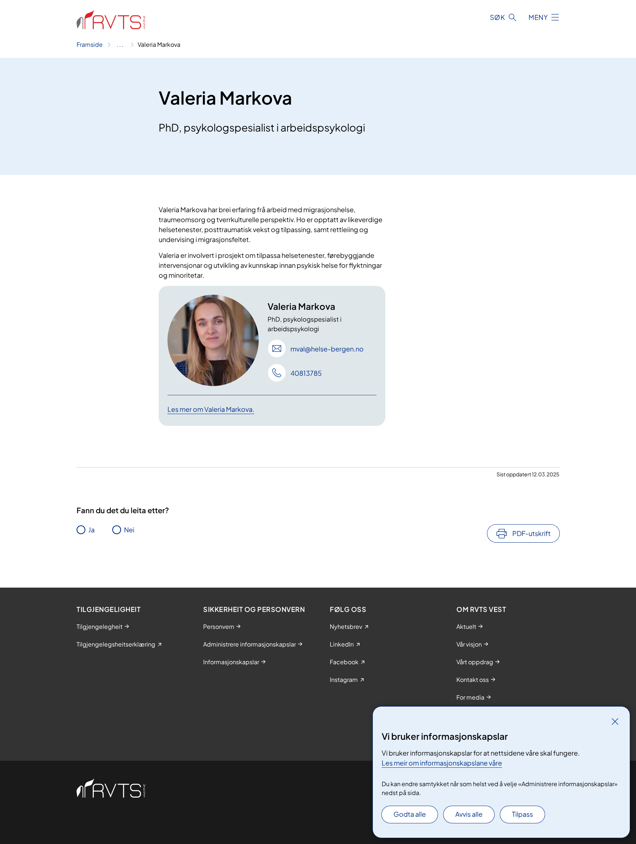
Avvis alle (469, 814)
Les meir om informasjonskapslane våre (442, 763)
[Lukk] (615, 721)
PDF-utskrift (531, 533)
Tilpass (522, 814)
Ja (91, 529)
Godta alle (409, 814)
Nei (129, 529)
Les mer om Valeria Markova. (210, 409)
